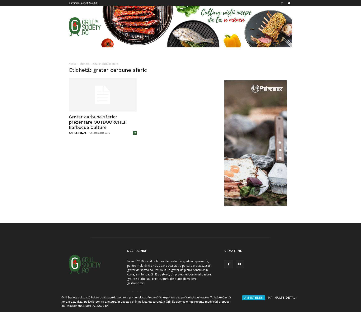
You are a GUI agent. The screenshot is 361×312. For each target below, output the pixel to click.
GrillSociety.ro (77, 132)
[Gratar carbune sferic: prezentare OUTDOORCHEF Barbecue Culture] (103, 95)
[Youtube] (289, 3)
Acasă (72, 64)
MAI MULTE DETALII (282, 297)
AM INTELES (253, 297)
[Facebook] (282, 3)
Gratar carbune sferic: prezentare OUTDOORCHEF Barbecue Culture (97, 122)
